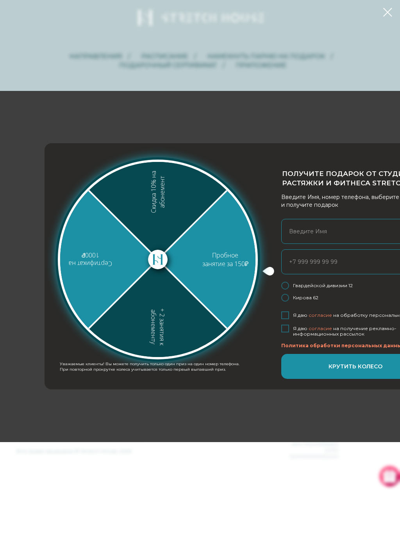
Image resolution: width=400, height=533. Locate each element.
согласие (320, 315)
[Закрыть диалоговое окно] (387, 12)
